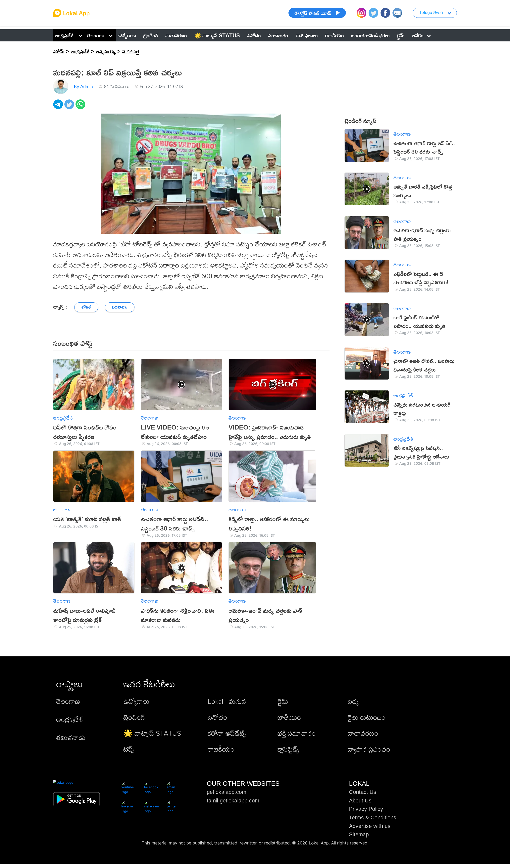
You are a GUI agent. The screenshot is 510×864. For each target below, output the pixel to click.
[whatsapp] (81, 106)
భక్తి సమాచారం (297, 733)
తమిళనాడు (70, 737)
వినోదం (217, 717)
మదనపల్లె (130, 51)
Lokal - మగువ (227, 701)
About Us (360, 801)
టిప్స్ (128, 749)
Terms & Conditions (372, 818)
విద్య (353, 701)
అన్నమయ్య (106, 51)
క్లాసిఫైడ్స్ (288, 749)
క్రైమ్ (283, 701)
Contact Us (362, 792)
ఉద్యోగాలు (136, 701)
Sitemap (359, 835)
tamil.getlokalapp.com (233, 801)
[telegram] (58, 106)
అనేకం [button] (418, 35)
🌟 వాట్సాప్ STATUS (152, 733)
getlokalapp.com (226, 792)
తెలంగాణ (95, 35)
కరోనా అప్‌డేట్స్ (227, 733)
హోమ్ (58, 51)
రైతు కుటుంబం (366, 717)
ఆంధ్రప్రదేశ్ (64, 35)
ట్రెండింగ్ (134, 717)
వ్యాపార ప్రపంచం (369, 749)
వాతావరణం (363, 733)
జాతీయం (289, 717)
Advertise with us (369, 826)
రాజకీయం (221, 749)
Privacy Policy (366, 809)
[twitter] (70, 106)
